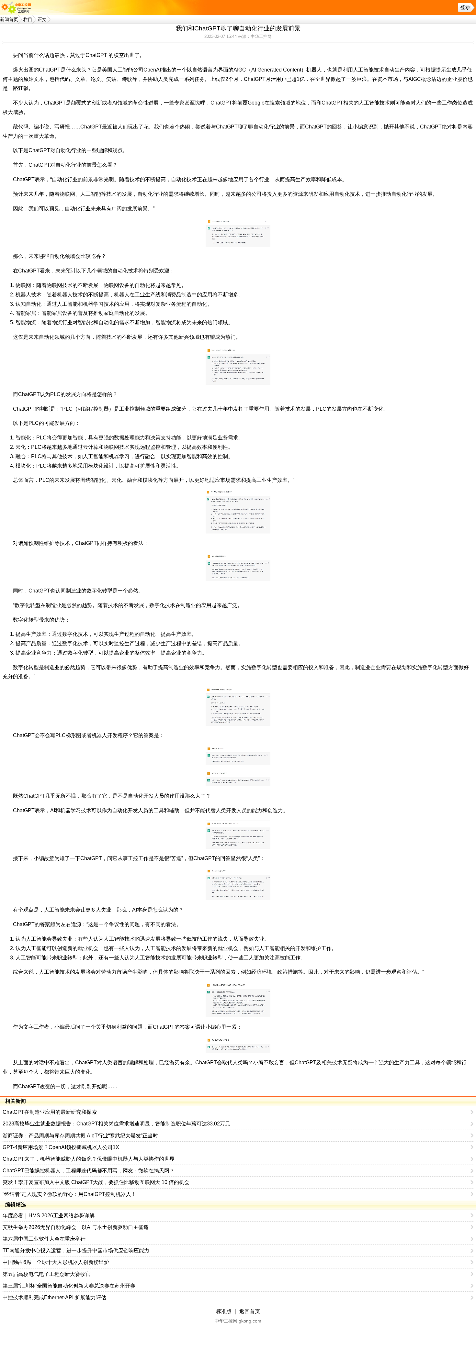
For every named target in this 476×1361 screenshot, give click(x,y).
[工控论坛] (17, 7)
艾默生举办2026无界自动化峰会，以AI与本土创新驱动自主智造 (76, 1227)
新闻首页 (9, 19)
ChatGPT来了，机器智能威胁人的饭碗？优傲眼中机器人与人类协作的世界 (89, 1159)
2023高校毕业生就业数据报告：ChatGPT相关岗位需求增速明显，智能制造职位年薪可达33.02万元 (116, 1123)
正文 (42, 19)
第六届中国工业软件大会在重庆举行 (44, 1239)
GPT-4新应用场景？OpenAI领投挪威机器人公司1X (61, 1147)
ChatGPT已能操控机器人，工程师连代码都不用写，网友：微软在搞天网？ (89, 1170)
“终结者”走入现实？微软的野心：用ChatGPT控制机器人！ (69, 1194)
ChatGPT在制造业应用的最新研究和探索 (50, 1112)
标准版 (224, 1311)
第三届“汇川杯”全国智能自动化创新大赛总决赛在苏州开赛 (69, 1286)
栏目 (27, 19)
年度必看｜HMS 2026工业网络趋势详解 (49, 1215)
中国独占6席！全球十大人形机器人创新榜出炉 (56, 1262)
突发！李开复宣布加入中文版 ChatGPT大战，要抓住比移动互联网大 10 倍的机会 (96, 1182)
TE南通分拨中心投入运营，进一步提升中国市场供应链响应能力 (76, 1250)
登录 (465, 7)
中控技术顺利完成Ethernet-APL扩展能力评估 (54, 1297)
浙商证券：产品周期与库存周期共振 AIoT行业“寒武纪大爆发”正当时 (80, 1135)
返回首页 (249, 1311)
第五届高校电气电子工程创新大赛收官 (47, 1274)
